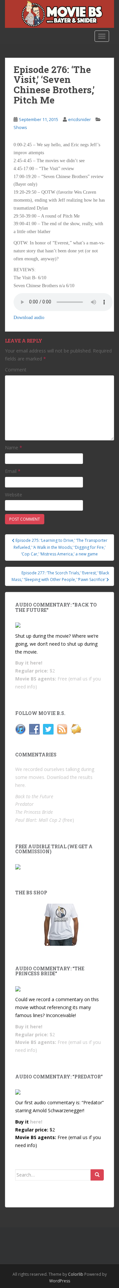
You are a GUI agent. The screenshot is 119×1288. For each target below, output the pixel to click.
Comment (15, 369)
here (20, 785)
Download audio (29, 317)
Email (12, 471)
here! (36, 663)
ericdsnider (79, 119)
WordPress (59, 1281)
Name (13, 447)
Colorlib (75, 1274)
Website (13, 494)
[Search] (97, 1175)
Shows (20, 127)
